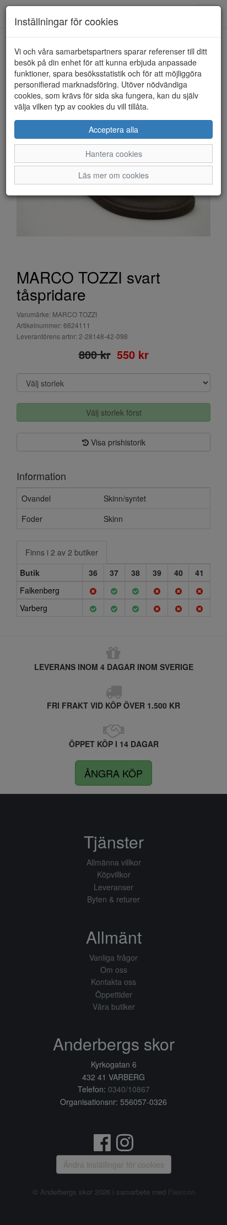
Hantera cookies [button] (113, 153)
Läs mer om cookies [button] (113, 175)
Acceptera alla (113, 129)
